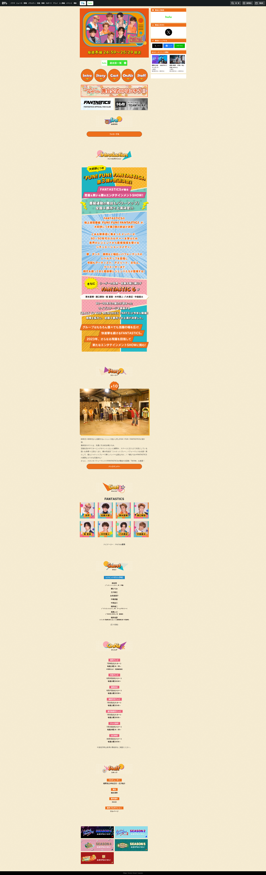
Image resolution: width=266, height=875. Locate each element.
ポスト (159, 46)
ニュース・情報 (21, 3)
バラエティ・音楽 (34, 3)
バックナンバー (114, 466)
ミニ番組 (62, 3)
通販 (75, 3)
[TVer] (83, 3)
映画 (43, 3)
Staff (141, 75)
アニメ (55, 3)
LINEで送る (179, 46)
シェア (170, 46)
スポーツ (49, 3)
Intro (87, 75)
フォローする (114, 134)
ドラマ (12, 3)
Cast (114, 75)
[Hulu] (114, 63)
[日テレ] (4, 3)
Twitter (168, 32)
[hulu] (90, 3)
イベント (69, 3)
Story (100, 75)
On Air (127, 75)
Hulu (168, 17)
